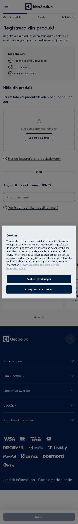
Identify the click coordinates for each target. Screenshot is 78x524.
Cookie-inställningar (39, 279)
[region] (39, 262)
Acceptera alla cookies (39, 289)
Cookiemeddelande (39, 264)
